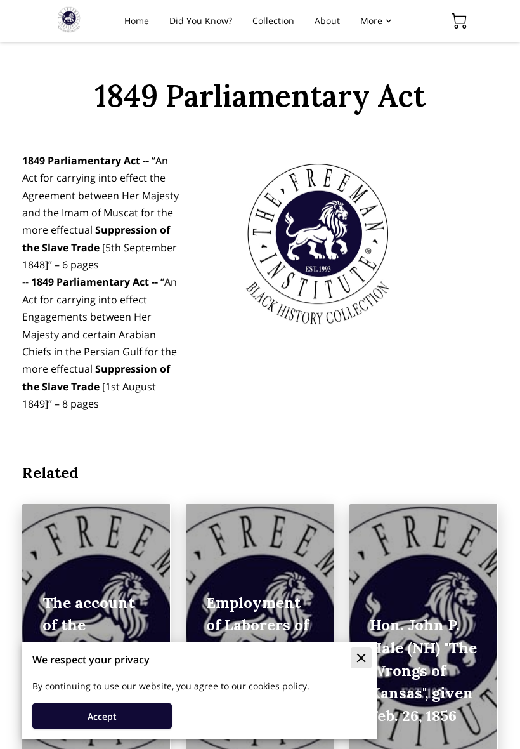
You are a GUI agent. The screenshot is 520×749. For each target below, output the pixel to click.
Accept (102, 716)
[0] (459, 21)
